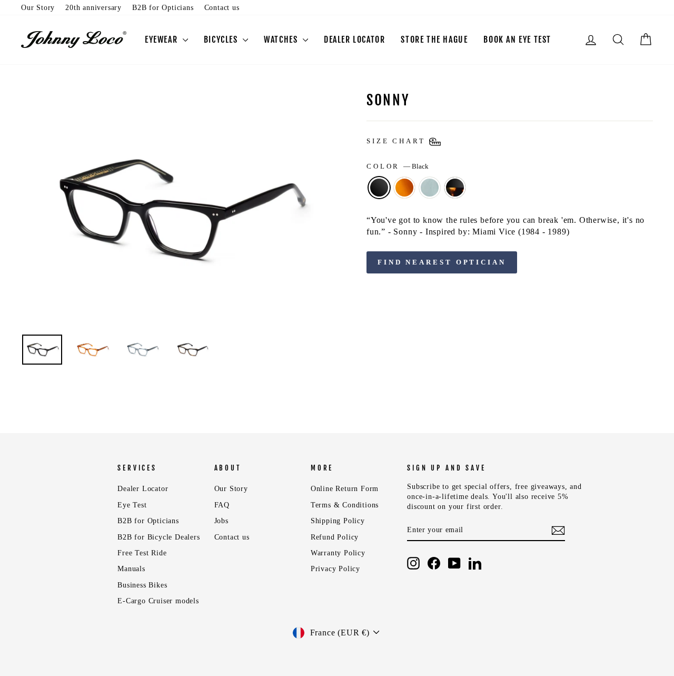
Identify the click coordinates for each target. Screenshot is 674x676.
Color (397, 166)
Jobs (221, 521)
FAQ (222, 505)
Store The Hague (434, 39)
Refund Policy (335, 537)
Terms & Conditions (345, 505)
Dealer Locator (142, 489)
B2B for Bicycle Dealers (158, 537)
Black (379, 187)
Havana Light (404, 187)
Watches (282, 39)
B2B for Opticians (163, 8)
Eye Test (131, 505)
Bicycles (222, 39)
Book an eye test (517, 39)
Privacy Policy (335, 569)
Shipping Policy (338, 521)
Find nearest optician (442, 262)
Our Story (38, 8)
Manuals (131, 569)
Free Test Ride (141, 553)
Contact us (222, 8)
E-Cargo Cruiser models (158, 601)
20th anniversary (93, 8)
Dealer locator (354, 39)
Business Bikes (142, 585)
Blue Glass (429, 187)
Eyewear (162, 39)
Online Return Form (345, 489)
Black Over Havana (454, 187)
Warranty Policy (338, 553)
